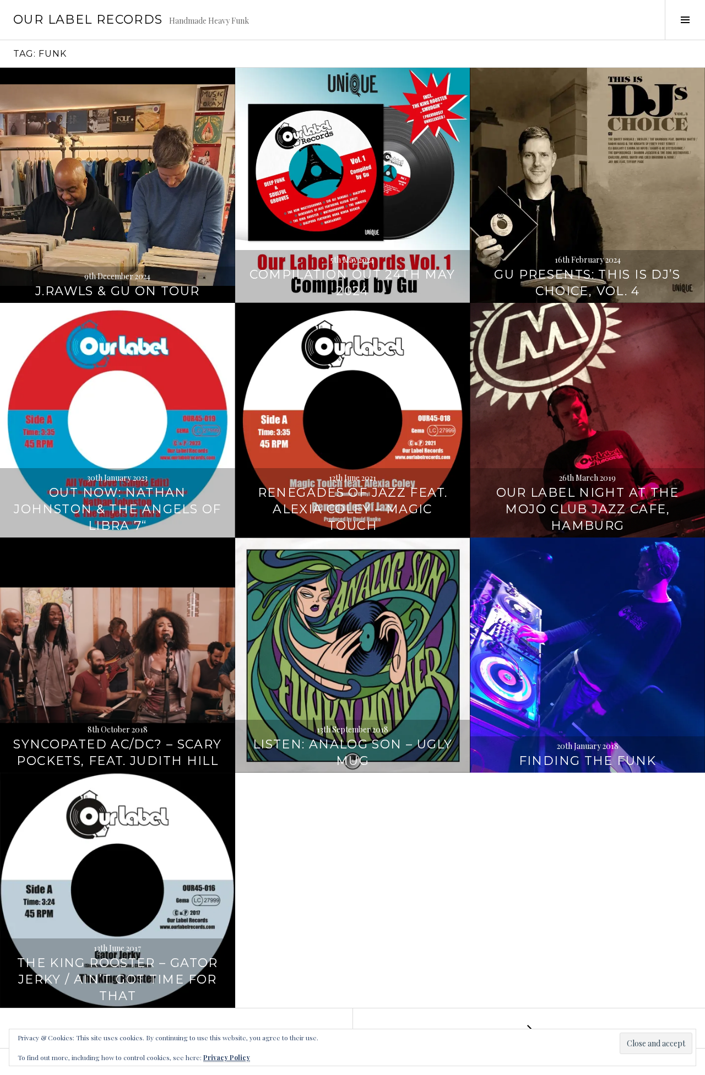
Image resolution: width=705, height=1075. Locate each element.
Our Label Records (87, 19)
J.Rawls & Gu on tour (117, 291)
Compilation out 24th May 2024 (352, 282)
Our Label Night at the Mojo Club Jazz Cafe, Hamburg (587, 509)
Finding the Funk (588, 760)
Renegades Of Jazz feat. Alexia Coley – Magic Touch (353, 509)
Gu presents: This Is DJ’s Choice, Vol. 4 (587, 282)
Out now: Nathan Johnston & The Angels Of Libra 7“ (117, 509)
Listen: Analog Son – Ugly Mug (352, 752)
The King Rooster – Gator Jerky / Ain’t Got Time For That (117, 979)
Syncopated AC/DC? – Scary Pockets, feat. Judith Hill (117, 752)
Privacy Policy (226, 1057)
